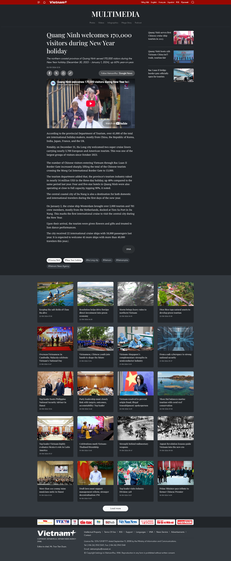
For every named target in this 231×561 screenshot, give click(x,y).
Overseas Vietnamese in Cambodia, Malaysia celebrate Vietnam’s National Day (53, 357)
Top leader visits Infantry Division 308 (132, 490)
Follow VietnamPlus (109, 73)
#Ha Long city (92, 260)
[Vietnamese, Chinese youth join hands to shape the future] (95, 339)
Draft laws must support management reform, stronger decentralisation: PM (94, 491)
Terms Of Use (110, 532)
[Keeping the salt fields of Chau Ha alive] (55, 294)
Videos (101, 22)
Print (63, 73)
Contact (87, 535)
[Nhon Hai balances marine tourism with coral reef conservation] (176, 383)
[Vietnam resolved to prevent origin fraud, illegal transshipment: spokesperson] (136, 383)
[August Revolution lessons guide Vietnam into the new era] (176, 428)
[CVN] (147, 522)
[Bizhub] (110, 522)
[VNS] (128, 522)
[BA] (185, 522)
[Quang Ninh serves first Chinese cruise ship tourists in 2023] (184, 37)
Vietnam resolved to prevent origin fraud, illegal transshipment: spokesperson (134, 402)
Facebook (49, 73)
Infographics (112, 22)
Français (162, 2)
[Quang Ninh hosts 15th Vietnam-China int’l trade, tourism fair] (184, 56)
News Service (162, 532)
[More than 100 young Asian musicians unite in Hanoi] (55, 473)
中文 (177, 2)
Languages (141, 532)
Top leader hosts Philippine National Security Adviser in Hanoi (52, 402)
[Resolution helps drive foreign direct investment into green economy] (95, 294)
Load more (115, 508)
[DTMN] (165, 522)
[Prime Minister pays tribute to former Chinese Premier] (176, 473)
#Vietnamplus (122, 260)
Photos (92, 22)
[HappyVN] (45, 522)
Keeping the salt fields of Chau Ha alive (54, 311)
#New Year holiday (73, 260)
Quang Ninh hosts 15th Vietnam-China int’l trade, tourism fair (159, 54)
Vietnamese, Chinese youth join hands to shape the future (94, 356)
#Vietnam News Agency (58, 266)
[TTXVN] (63, 522)
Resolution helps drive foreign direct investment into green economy (94, 312)
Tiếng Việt (145, 2)
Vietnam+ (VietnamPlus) (59, 2)
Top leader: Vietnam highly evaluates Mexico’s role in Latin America (54, 447)
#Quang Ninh (54, 260)
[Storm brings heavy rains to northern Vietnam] (136, 294)
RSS (120, 532)
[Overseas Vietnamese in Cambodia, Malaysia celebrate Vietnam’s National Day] (55, 339)
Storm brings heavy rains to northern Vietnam (133, 311)
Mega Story (127, 22)
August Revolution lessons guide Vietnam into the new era (175, 445)
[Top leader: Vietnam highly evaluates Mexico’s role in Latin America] (55, 428)
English (154, 2)
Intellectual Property (92, 532)
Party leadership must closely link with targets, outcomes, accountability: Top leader (93, 402)
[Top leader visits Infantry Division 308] (136, 473)
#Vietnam (107, 260)
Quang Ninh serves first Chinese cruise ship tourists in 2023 (159, 35)
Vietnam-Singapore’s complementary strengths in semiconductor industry (133, 357)
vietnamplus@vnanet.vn (100, 549)
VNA (151, 532)
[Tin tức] (85, 522)
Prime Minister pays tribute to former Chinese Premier (174, 490)
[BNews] (98, 522)
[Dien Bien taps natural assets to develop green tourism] (176, 294)
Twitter (56, 73)
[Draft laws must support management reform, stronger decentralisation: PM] (95, 473)
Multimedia (115, 14)
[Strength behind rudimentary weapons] (136, 428)
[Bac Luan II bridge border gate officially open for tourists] (184, 75)
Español (171, 2)
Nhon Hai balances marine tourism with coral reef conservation (172, 402)
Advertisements (177, 532)
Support (129, 532)
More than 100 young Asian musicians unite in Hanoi (52, 490)
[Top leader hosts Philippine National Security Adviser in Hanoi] (55, 383)
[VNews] (74, 522)
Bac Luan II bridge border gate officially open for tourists (158, 73)
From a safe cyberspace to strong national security (175, 356)
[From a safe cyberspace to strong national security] (176, 339)
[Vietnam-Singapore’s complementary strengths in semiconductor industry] (136, 339)
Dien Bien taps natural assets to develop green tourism (175, 311)
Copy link (70, 73)
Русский (184, 2)
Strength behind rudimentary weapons (134, 445)
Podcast (138, 22)
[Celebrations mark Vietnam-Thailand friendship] (95, 428)
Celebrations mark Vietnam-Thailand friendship (93, 445)
